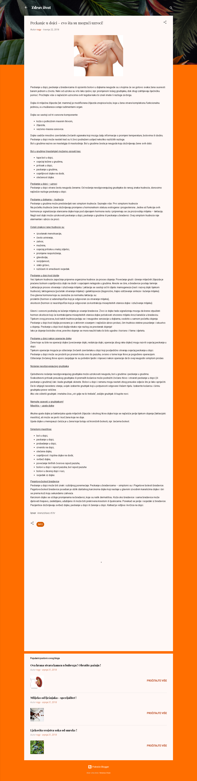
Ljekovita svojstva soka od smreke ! (53, 730)
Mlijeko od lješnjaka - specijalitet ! (53, 698)
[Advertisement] (98, 622)
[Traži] (171, 8)
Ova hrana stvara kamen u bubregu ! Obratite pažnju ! (65, 665)
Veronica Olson (105, 773)
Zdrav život (41, 7)
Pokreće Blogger (100, 766)
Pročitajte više (157, 680)
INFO (40, 524)
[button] (165, 22)
